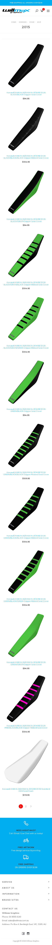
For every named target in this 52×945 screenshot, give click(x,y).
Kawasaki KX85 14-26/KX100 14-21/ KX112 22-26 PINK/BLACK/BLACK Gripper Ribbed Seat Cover (26, 727)
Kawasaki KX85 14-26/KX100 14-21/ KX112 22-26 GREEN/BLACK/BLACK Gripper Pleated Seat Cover (26, 473)
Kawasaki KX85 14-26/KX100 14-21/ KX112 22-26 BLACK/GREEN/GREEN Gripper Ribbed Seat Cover (26, 347)
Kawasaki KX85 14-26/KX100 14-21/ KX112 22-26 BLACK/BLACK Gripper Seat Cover (26, 93)
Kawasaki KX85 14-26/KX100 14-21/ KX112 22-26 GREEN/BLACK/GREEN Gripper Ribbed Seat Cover (26, 600)
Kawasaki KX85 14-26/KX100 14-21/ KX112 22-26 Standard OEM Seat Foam (26, 790)
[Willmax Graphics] (17, 10)
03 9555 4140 (15, 917)
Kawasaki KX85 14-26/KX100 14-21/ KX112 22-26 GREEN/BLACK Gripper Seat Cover (26, 410)
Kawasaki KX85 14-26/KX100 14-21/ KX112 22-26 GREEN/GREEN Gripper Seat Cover (26, 663)
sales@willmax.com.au (18, 920)
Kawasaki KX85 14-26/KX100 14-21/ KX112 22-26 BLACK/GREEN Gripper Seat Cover (26, 220)
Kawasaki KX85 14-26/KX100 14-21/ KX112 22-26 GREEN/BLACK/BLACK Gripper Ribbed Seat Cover (26, 537)
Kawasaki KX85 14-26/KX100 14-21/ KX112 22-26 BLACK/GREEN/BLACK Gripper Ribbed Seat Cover (26, 283)
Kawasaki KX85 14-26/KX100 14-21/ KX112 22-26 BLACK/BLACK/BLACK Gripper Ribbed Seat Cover (26, 157)
